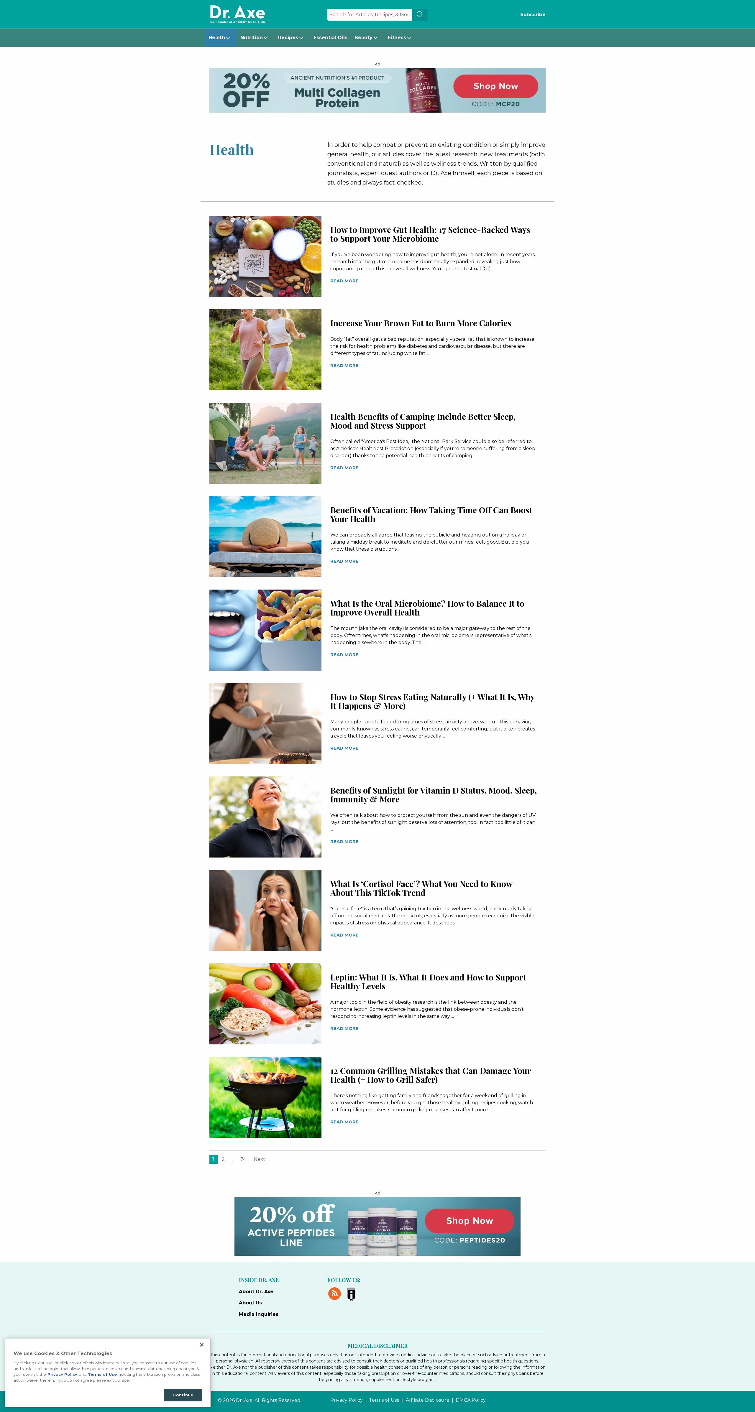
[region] (108, 1372)
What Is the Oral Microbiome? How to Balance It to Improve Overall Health (427, 608)
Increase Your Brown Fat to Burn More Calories (420, 322)
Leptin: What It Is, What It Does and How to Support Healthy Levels (428, 981)
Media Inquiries (258, 1314)
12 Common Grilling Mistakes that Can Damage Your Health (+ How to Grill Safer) (430, 1075)
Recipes (288, 37)
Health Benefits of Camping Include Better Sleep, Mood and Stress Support (423, 421)
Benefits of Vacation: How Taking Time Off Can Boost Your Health (431, 514)
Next (259, 1159)
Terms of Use (384, 1400)
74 (243, 1159)
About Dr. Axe (256, 1291)
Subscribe (533, 14)
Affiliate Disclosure (427, 1400)
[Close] (201, 1344)
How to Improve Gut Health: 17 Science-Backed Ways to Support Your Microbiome (430, 234)
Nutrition (251, 37)
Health (217, 37)
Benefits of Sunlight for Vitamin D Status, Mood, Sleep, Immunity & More (433, 794)
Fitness (397, 37)
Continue (183, 1395)
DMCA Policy (471, 1400)
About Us (250, 1303)
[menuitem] (221, 38)
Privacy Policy (346, 1400)
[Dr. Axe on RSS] (335, 1292)
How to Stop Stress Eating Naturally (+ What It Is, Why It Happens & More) (432, 701)
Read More (344, 281)
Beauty (363, 37)
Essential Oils (330, 37)
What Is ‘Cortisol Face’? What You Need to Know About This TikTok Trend (421, 888)
